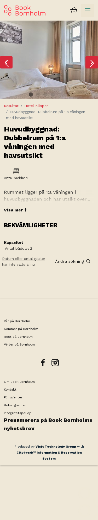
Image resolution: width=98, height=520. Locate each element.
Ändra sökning (70, 261)
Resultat (11, 106)
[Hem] (25, 10)
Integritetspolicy (17, 413)
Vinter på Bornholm (19, 344)
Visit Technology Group (56, 446)
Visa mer (14, 210)
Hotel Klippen (36, 106)
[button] (6, 62)
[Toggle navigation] (87, 10)
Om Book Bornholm (19, 382)
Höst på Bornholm (18, 337)
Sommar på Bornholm (21, 329)
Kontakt (10, 389)
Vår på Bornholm (17, 321)
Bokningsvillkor (16, 405)
